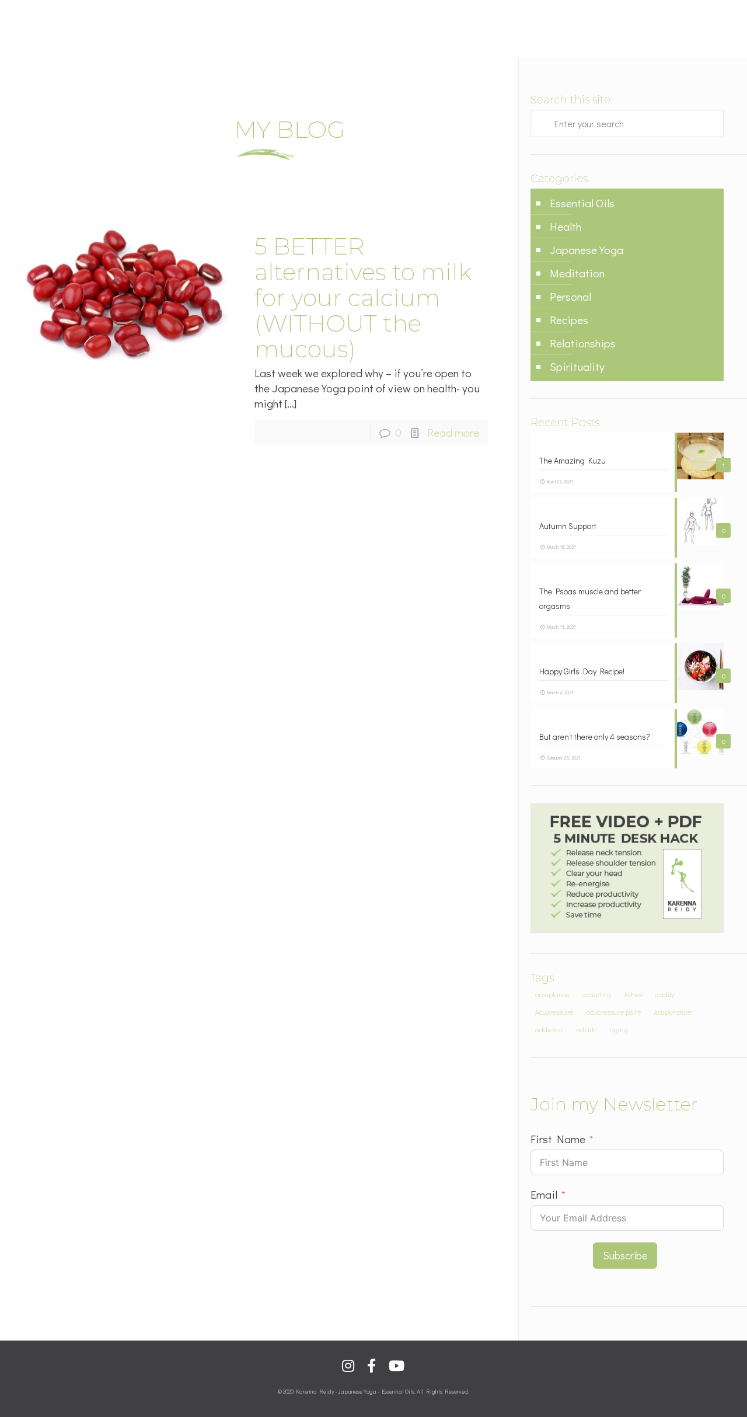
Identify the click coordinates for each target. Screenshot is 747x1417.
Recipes (569, 319)
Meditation (577, 273)
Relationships (583, 343)
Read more (453, 432)
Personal (570, 296)
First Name (557, 1138)
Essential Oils (582, 203)
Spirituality (577, 366)
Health (565, 226)
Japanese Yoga (586, 249)
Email (543, 1194)
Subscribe (625, 1255)
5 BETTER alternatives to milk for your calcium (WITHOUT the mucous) (363, 297)
